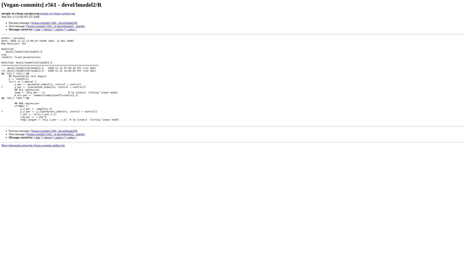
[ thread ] (48, 29)
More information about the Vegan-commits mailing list (33, 145)
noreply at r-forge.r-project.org (57, 13)
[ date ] (38, 29)
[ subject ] (59, 29)
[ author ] (71, 29)
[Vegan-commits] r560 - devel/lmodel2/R (54, 22)
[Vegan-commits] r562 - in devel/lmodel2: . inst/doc (55, 26)
